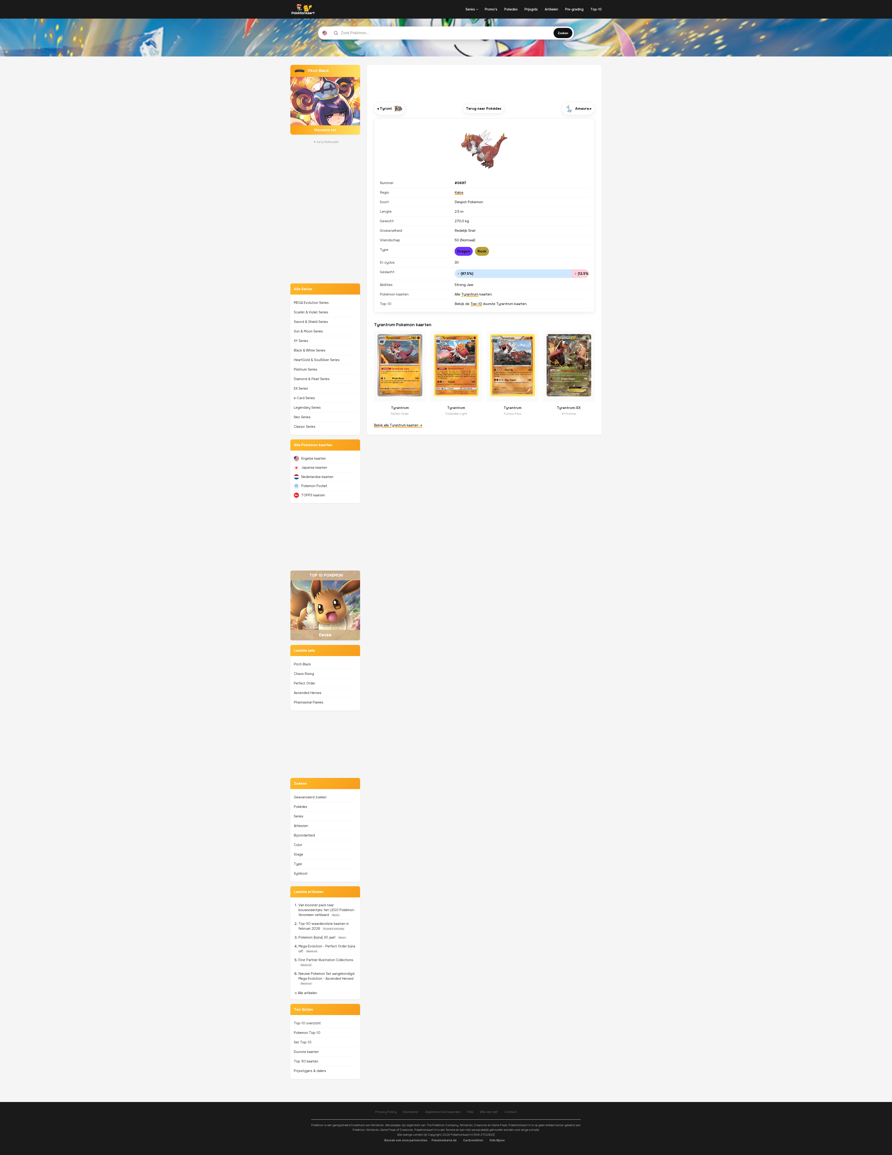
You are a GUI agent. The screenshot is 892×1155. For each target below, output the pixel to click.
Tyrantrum (470, 294)
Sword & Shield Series (311, 322)
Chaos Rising (304, 674)
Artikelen (551, 9)
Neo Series (302, 417)
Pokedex (511, 9)
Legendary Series (307, 407)
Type (298, 864)
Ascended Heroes (307, 693)
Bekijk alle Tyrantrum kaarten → (398, 425)
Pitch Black (302, 664)
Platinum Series (305, 369)
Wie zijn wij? (489, 1112)
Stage (298, 854)
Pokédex (300, 807)
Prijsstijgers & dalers (310, 1071)
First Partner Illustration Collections (325, 960)
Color (298, 845)
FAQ (470, 1112)
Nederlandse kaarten (317, 477)
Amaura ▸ (583, 108)
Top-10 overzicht (307, 1023)
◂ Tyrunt (384, 108)
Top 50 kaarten (306, 1061)
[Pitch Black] (325, 100)
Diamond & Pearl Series (312, 379)
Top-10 (596, 9)
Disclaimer (411, 1112)
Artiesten (301, 826)
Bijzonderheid (304, 835)
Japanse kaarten (314, 467)
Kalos (459, 192)
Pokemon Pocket (314, 486)
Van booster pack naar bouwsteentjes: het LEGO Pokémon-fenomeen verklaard (326, 910)
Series (470, 9)
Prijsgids (531, 9)
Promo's (491, 9)
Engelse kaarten (313, 458)
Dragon (463, 251)
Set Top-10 (303, 1042)
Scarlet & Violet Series (311, 312)
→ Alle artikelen (305, 993)
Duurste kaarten (306, 1052)
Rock (482, 251)
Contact (511, 1112)
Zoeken (563, 33)
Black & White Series (309, 350)
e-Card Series (304, 398)
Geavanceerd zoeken (310, 797)
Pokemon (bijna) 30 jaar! (317, 937)
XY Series (301, 341)
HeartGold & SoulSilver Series (317, 360)
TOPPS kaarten (313, 495)
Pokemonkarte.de (444, 1140)
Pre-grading (574, 9)
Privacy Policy (386, 1112)
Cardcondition (473, 1140)
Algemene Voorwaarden (443, 1112)
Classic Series (304, 427)
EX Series (301, 388)
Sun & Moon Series (308, 331)
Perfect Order (304, 683)
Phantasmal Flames (308, 702)
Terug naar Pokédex (483, 108)
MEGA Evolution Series (311, 303)
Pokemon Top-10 (307, 1033)
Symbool (300, 873)
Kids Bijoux (497, 1140)
